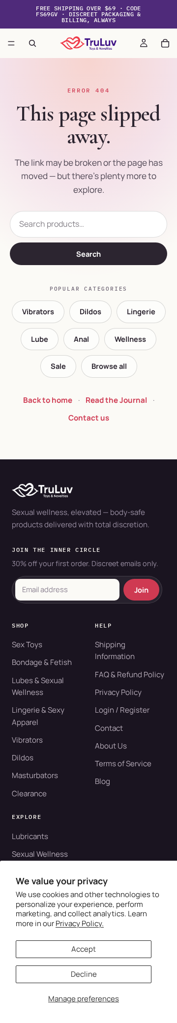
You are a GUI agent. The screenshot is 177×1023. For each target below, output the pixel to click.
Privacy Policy (118, 692)
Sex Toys (27, 644)
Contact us (88, 418)
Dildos (90, 311)
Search (88, 254)
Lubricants (30, 836)
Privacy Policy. (80, 923)
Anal (81, 339)
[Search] (32, 43)
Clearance (29, 793)
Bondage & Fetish (42, 662)
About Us (111, 746)
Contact (109, 728)
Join (141, 590)
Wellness (130, 339)
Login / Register (122, 710)
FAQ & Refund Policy (129, 674)
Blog (102, 781)
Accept (83, 949)
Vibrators (38, 311)
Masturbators (35, 775)
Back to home (47, 400)
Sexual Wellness (40, 854)
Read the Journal (116, 400)
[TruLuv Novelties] (88, 490)
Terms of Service (123, 763)
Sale (58, 366)
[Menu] (11, 43)
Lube (39, 339)
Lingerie (141, 311)
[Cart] (165, 43)
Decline (84, 974)
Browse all (109, 366)
